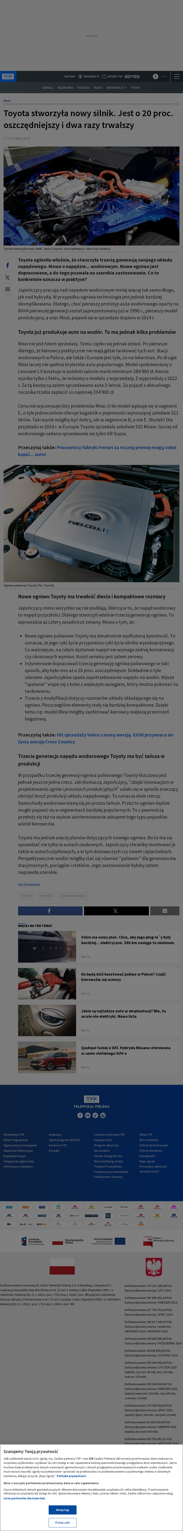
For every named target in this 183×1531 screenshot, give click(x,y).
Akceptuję (62, 1510)
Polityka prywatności (71, 1476)
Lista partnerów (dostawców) (24, 1498)
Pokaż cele (62, 1523)
